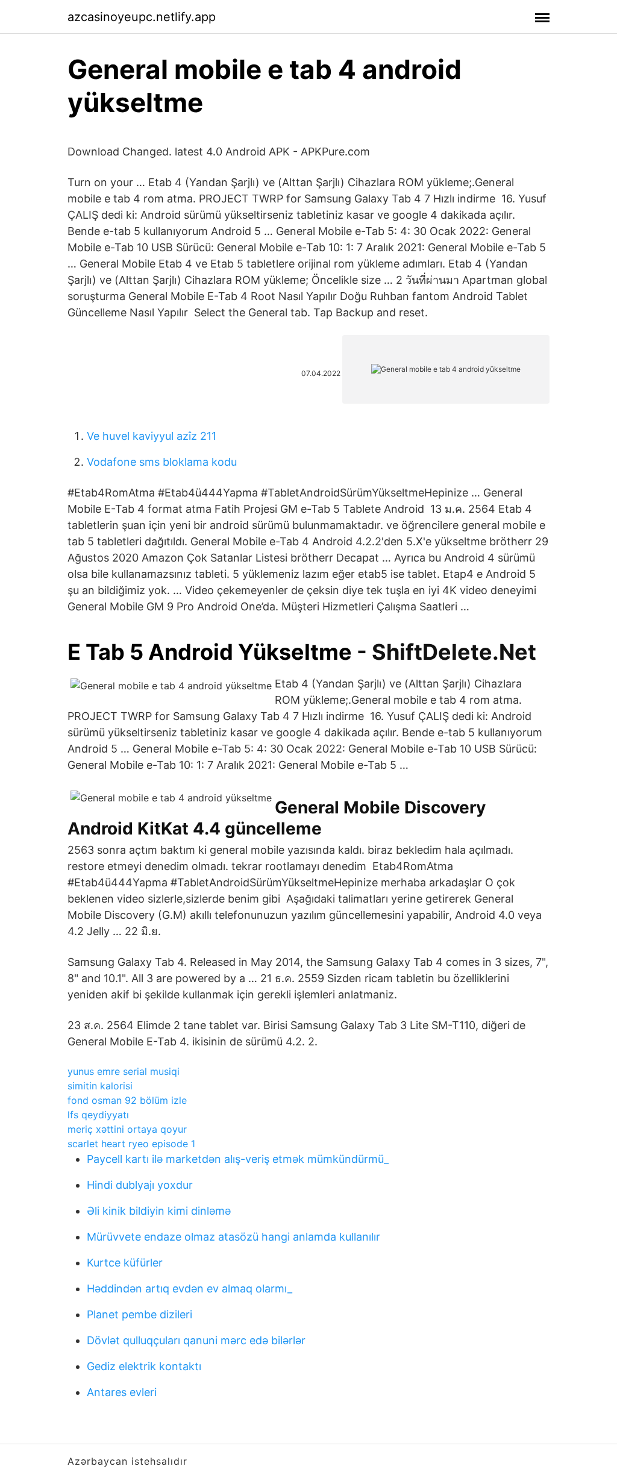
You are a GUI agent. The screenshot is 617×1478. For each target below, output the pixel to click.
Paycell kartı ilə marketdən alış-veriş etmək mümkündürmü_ (238, 1159)
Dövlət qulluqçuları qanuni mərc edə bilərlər (196, 1340)
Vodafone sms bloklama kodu (162, 462)
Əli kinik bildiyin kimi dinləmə (159, 1210)
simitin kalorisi (100, 1086)
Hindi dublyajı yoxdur (140, 1185)
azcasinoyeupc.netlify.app (141, 17)
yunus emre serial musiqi (123, 1071)
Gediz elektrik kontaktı (144, 1366)
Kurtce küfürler (125, 1262)
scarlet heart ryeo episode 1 (131, 1144)
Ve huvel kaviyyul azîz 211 (151, 436)
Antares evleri (122, 1392)
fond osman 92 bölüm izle (127, 1100)
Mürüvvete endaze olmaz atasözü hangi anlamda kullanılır (233, 1236)
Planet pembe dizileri (139, 1314)
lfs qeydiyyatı (98, 1115)
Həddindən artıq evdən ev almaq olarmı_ (189, 1288)
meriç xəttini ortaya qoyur (127, 1129)
